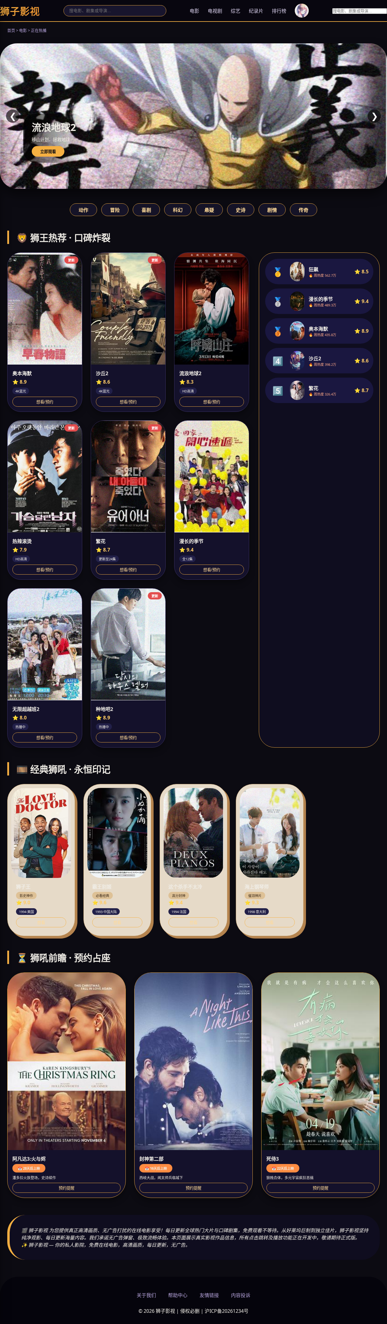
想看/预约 (44, 402)
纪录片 (256, 11)
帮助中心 (177, 1295)
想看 (41, 922)
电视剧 (215, 11)
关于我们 (146, 1295)
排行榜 (279, 11)
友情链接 (209, 1295)
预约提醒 (66, 1188)
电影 (194, 11)
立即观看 (48, 151)
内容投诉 (240, 1295)
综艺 (235, 11)
